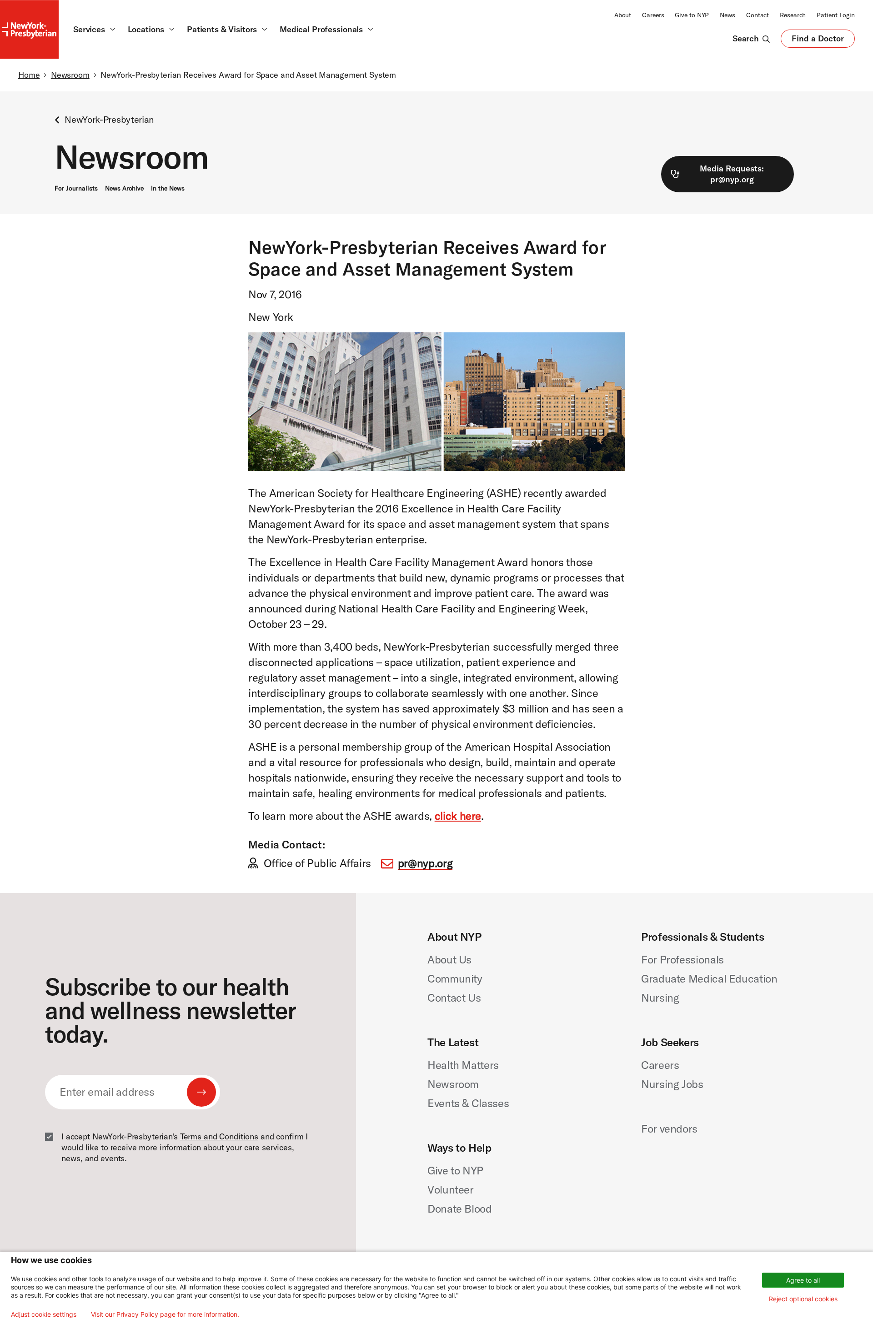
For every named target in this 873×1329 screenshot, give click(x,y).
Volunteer (450, 1189)
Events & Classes (468, 1103)
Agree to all (803, 1280)
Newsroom (70, 75)
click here (458, 815)
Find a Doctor (818, 40)
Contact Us (454, 997)
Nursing (660, 997)
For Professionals (682, 959)
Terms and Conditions (219, 1136)
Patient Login (836, 15)
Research (793, 15)
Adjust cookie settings (43, 1314)
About (622, 15)
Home (29, 75)
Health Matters (463, 1065)
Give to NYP (692, 15)
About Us (449, 959)
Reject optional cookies (803, 1299)
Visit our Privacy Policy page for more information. (165, 1314)
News (727, 15)
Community (454, 978)
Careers (653, 15)
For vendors (669, 1128)
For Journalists (76, 188)
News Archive (124, 188)
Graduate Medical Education (709, 978)
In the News (168, 188)
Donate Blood (459, 1208)
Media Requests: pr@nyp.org (732, 174)
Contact (757, 15)
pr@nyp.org (425, 863)
